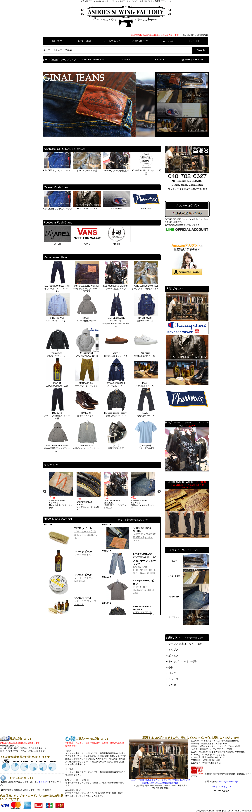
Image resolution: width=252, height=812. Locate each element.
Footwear (159, 59)
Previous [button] (44, 491)
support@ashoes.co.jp (228, 781)
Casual (126, 59)
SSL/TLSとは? (221, 800)
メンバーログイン (187, 205)
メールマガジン (112, 41)
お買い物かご (140, 41)
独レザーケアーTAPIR (192, 59)
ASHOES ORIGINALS (93, 59)
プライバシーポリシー (221, 786)
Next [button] (159, 491)
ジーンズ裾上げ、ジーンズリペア (59, 59)
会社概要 (57, 41)
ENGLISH (194, 41)
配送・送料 (84, 41)
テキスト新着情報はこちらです (133, 519)
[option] (61, 490)
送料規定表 (44, 782)
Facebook (167, 41)
